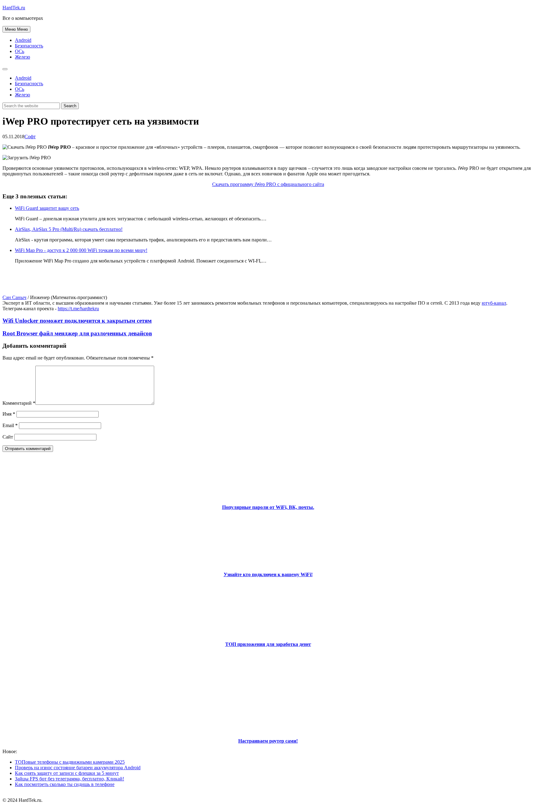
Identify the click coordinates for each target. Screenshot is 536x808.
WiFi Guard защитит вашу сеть (47, 208)
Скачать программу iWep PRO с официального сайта (268, 184)
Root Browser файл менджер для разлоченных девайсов (77, 333)
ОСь (19, 51)
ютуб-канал (494, 303)
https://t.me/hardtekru (78, 308)
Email (10, 425)
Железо (22, 57)
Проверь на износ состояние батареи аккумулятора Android (78, 767)
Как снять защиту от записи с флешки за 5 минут (67, 773)
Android (23, 40)
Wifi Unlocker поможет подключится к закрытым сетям (77, 320)
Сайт (7, 436)
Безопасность (29, 45)
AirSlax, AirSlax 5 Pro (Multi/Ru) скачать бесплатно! (69, 229)
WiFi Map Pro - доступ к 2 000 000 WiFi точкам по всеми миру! (81, 250)
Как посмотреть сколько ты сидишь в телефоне (64, 784)
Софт (30, 136)
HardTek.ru (13, 7)
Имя (8, 414)
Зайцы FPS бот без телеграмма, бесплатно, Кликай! (69, 778)
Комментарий (18, 403)
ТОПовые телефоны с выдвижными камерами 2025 (70, 762)
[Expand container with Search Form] (4, 69)
